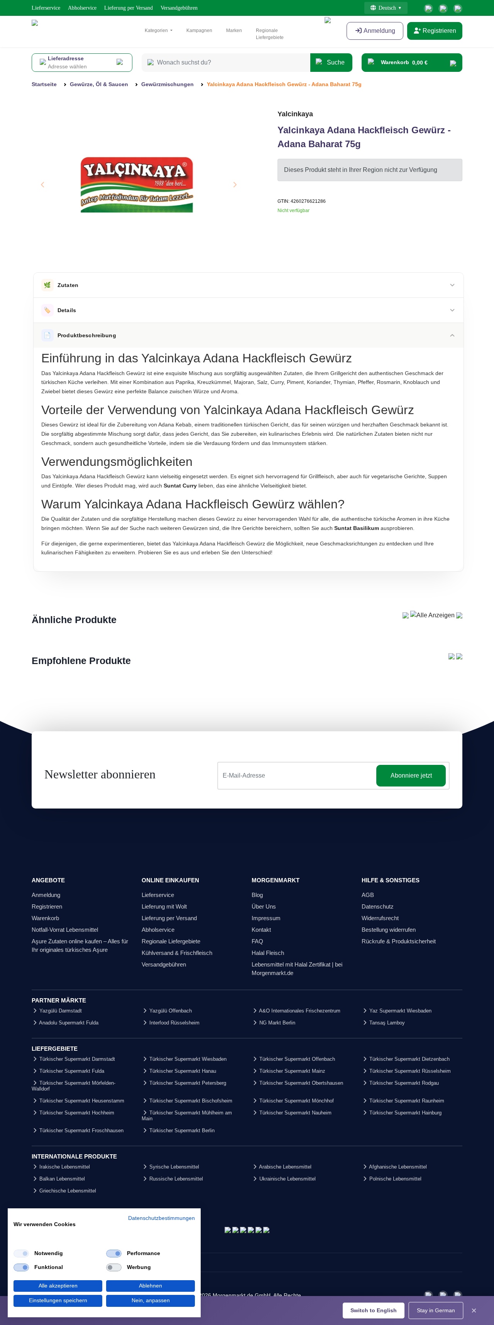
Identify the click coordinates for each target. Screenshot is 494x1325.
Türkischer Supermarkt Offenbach (296, 1059)
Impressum (266, 918)
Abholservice (82, 8)
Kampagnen (199, 30)
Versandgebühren (179, 8)
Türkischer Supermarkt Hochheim (76, 1113)
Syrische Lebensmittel (173, 1167)
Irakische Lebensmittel (64, 1167)
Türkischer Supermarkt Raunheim (406, 1101)
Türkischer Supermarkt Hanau (182, 1071)
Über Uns (264, 906)
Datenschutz (378, 906)
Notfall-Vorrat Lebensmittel (65, 929)
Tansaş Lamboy (386, 1023)
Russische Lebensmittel (175, 1179)
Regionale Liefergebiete (270, 34)
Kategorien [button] (157, 30)
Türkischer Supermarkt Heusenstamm (81, 1101)
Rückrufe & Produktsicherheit (399, 941)
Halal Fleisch (268, 953)
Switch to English (373, 1310)
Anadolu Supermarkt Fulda (68, 1023)
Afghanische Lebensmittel (397, 1167)
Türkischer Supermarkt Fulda (71, 1071)
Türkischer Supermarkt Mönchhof (296, 1101)
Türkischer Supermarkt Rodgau (403, 1083)
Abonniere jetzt (411, 775)
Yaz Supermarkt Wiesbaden (399, 1011)
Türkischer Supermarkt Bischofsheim (190, 1101)
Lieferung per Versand (128, 8)
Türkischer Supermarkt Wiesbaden (187, 1059)
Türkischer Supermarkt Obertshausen (300, 1083)
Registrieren (438, 30)
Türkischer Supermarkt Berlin (181, 1130)
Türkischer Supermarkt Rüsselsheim (409, 1071)
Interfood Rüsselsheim (174, 1023)
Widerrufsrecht (380, 918)
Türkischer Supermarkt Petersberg (187, 1083)
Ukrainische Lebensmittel (287, 1179)
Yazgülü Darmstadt (60, 1011)
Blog (257, 895)
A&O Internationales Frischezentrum (299, 1011)
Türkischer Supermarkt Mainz (291, 1071)
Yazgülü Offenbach (170, 1011)
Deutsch (387, 8)
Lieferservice (46, 8)
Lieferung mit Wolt (164, 906)
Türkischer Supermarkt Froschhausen (81, 1130)
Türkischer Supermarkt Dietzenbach (409, 1059)
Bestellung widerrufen (389, 929)
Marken (234, 30)
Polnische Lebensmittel (394, 1179)
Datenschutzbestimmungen (161, 1218)
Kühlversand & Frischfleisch (177, 953)
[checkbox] (21, 1253)
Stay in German (436, 1310)
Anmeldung (46, 895)
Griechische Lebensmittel (67, 1191)
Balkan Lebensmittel (61, 1179)
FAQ (257, 941)
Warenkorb (45, 918)
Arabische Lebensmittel (284, 1167)
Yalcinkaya (295, 114)
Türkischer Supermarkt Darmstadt (76, 1059)
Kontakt (261, 929)
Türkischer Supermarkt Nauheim (295, 1113)
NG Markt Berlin (276, 1023)
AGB (368, 895)
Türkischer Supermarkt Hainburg (405, 1113)
